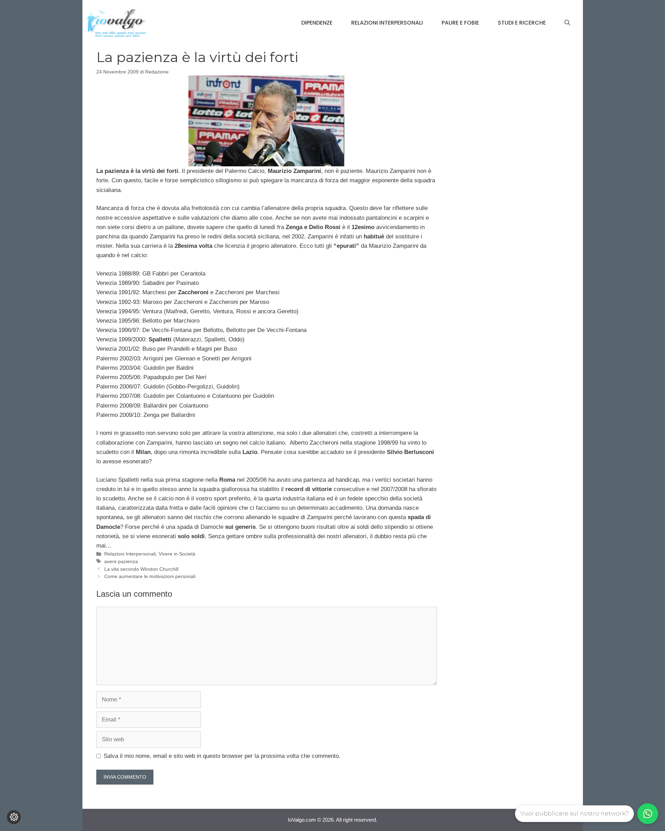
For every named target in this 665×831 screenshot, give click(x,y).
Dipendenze (316, 23)
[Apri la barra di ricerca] (567, 23)
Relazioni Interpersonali (387, 23)
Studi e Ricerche (522, 23)
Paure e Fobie (460, 23)
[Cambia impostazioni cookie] (14, 817)
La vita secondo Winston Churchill (141, 569)
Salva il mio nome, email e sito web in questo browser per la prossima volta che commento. (222, 756)
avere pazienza (121, 561)
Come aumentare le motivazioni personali (149, 576)
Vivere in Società (177, 554)
